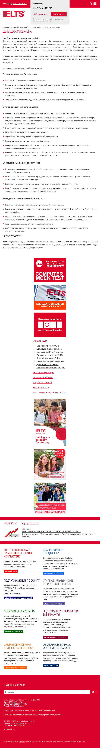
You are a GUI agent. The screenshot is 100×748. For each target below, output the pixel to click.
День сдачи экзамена (52, 27)
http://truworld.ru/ (51, 665)
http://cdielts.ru (11, 571)
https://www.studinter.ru (53, 573)
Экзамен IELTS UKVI (43, 377)
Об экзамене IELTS (24, 27)
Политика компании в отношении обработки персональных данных (32, 714)
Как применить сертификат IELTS (49, 392)
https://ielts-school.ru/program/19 (18, 598)
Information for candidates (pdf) (50, 368)
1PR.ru (21, 725)
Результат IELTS (41, 387)
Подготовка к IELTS (42, 382)
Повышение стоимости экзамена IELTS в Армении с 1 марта (51, 532)
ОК (93, 692)
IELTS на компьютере (43, 373)
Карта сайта (9, 729)
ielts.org (22, 742)
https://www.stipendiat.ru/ (54, 604)
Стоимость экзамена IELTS (49, 355)
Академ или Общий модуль (49, 352)
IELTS (14, 14)
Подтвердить (58, 14)
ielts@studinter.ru (17, 706)
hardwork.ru (21, 723)
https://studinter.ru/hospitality (55, 637)
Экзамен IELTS (37, 27)
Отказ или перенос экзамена (50, 361)
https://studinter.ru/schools (15, 668)
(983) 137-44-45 (15, 702)
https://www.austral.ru (13, 631)
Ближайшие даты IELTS (48, 358)
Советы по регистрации (47, 346)
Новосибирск (20, 4)
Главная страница (9, 27)
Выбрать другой (40, 14)
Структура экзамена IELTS (49, 349)
